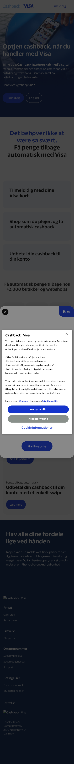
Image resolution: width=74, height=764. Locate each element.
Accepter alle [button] (38, 409)
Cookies (23, 401)
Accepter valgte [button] (38, 418)
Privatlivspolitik (50, 401)
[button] (37, 427)
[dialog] (37, 382)
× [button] (66, 334)
